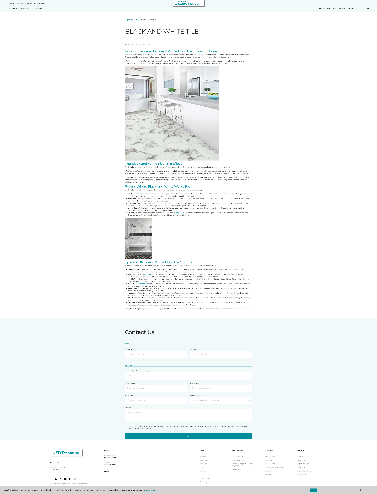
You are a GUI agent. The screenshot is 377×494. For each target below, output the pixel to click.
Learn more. (150, 490)
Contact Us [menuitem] (301, 467)
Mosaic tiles (144, 284)
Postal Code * (129, 395)
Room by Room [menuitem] (302, 460)
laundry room (178, 213)
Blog (138, 20)
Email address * (195, 383)
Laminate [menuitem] (203, 471)
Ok (313, 490)
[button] (361, 8)
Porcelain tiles (147, 274)
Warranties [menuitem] (268, 471)
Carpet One (129, 20)
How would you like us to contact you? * (138, 371)
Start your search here (242, 309)
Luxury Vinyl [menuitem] (204, 460)
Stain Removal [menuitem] (269, 456)
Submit (188, 436)
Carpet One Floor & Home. (64, 483)
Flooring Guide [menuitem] (269, 464)
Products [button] (13, 8)
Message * (128, 407)
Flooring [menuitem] (203, 456)
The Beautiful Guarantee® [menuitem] (273, 467)
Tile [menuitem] (201, 475)
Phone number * (130, 383)
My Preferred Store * (197, 395)
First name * (129, 349)
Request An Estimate (347, 8)
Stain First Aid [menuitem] (269, 460)
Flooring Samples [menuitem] (238, 460)
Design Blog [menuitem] (236, 469)
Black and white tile (143, 194)
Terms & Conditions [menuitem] (304, 471)
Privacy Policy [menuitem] (302, 475)
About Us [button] (38, 8)
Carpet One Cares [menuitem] (303, 464)
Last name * (194, 349)
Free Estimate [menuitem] (205, 478)
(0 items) (368, 8)
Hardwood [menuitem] (203, 464)
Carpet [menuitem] (202, 467)
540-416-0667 (39, 3)
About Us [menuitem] (300, 456)
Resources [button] (25, 8)
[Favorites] (364, 8)
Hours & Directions (327, 8)
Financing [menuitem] (203, 482)
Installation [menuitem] (268, 475)
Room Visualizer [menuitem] (238, 456)
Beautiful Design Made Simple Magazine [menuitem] (243, 465)
